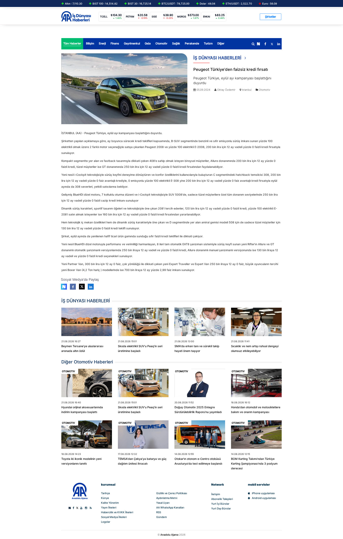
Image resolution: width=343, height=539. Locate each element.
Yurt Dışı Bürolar (221, 508)
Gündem (161, 517)
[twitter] (272, 44)
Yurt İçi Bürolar (220, 503)
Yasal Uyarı (163, 502)
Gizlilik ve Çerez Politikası (171, 493)
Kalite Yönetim (110, 502)
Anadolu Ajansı (169, 534)
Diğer (220, 43)
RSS (158, 512)
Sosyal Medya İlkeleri (114, 517)
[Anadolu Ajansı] (79, 490)
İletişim (215, 494)
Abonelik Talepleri (222, 499)
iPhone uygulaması (263, 493)
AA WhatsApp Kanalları (170, 507)
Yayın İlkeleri (108, 507)
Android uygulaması (264, 498)
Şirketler (270, 16)
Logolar (105, 521)
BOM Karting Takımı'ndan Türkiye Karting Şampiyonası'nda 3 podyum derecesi (254, 463)
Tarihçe (105, 493)
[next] (258, 44)
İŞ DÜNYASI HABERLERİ (218, 57)
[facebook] (265, 44)
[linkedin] (279, 44)
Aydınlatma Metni (166, 498)
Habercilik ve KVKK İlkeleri (117, 512)
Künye (105, 498)
